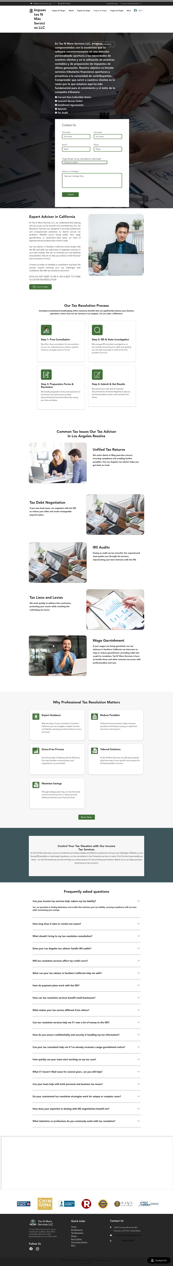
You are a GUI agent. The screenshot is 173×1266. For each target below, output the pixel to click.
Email (64, 145)
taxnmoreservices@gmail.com (129, 1235)
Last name (98, 132)
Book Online (76, 1239)
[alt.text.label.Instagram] (37, 1249)
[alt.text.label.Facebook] (31, 1249)
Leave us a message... (71, 171)
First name (66, 132)
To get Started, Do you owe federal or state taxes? (81, 159)
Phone (96, 145)
